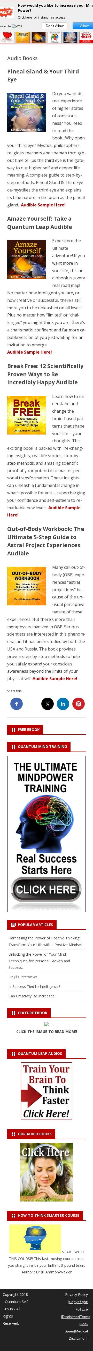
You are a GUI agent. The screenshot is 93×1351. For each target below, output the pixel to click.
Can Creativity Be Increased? (32, 996)
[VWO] (17, 26)
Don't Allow (55, 26)
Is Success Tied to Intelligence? (34, 986)
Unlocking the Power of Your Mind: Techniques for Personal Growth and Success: (39, 961)
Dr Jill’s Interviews (23, 976)
